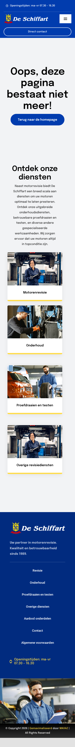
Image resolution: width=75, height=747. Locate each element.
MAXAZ (64, 728)
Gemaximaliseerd (40, 728)
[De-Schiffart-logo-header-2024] (26, 15)
